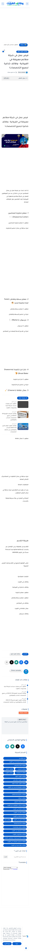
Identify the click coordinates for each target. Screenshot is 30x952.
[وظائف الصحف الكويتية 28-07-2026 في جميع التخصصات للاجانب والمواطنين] (23, 414)
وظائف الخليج (9, 769)
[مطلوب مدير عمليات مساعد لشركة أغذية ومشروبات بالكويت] (23, 404)
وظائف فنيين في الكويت (19, 820)
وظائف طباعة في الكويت (19, 809)
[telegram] (7, 746)
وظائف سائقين (22, 791)
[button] (21, 662)
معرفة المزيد (7, 943)
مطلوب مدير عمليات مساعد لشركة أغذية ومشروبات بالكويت (10, 406)
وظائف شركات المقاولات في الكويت (16, 805)
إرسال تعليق (22, 719)
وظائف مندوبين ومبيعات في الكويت (16, 841)
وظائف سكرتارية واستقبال (19, 794)
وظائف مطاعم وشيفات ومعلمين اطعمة (15, 838)
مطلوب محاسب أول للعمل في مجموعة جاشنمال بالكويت (10, 45)
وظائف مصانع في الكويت (19, 834)
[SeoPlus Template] (27, 936)
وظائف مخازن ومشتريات (19, 827)
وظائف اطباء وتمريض (20, 765)
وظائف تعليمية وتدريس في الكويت (17, 787)
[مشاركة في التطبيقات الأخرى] (7, 662)
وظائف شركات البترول (20, 801)
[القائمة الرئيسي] (27, 3)
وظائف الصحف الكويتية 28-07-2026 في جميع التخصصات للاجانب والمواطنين (9, 417)
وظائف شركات (22, 798)
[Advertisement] (15, 26)
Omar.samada (21, 72)
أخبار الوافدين (22, 758)
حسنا (17, 943)
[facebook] (23, 746)
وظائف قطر (7, 820)
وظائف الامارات (22, 769)
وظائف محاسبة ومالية (20, 823)
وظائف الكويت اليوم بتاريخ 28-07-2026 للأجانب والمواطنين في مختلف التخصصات (9, 429)
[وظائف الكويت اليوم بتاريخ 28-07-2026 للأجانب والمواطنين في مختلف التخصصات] (23, 426)
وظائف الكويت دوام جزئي (19, 780)
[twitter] (18, 746)
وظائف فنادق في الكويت (19, 816)
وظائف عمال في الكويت (20, 812)
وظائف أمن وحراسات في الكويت (17, 762)
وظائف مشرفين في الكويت (19, 830)
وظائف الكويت (9, 772)
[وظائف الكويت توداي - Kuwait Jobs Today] (15, 3)
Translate (15, 869)
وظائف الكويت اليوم (22, 51)
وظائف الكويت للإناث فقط (19, 783)
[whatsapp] (12, 746)
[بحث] (3, 3)
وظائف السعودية (21, 772)
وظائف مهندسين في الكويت (18, 845)
